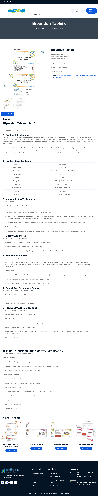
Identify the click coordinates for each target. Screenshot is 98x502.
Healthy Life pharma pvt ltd (38, 474)
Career (66, 7)
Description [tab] (7, 113)
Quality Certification (55, 476)
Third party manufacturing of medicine (57, 481)
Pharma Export (53, 473)
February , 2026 (85, 477)
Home (34, 7)
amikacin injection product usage (86, 482)
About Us (41, 7)
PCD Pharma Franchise (56, 485)
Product (44, 28)
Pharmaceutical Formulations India (82, 75)
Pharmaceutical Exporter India (64, 75)
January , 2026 (84, 484)
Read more (11, 450)
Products (51, 7)
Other (59, 7)
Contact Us (36, 14)
